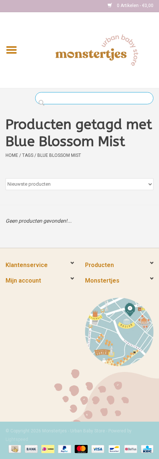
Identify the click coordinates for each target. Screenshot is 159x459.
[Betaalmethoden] (14, 448)
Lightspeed (17, 439)
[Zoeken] (43, 103)
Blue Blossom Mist (59, 155)
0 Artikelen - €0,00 (134, 5)
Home (12, 155)
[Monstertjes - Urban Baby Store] (96, 50)
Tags (27, 155)
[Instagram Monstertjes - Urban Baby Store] (37, 6)
